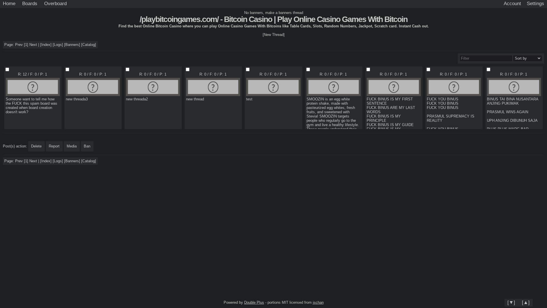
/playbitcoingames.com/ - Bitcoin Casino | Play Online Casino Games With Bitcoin (273, 19)
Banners (72, 44)
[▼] (511, 302)
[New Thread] (274, 35)
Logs (58, 44)
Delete (36, 146)
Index (45, 44)
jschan (318, 302)
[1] (26, 44)
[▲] (526, 302)
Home (9, 3)
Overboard (55, 3)
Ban (87, 146)
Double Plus (254, 302)
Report (54, 146)
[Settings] (535, 3)
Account (512, 3)
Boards (29, 3)
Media (72, 146)
